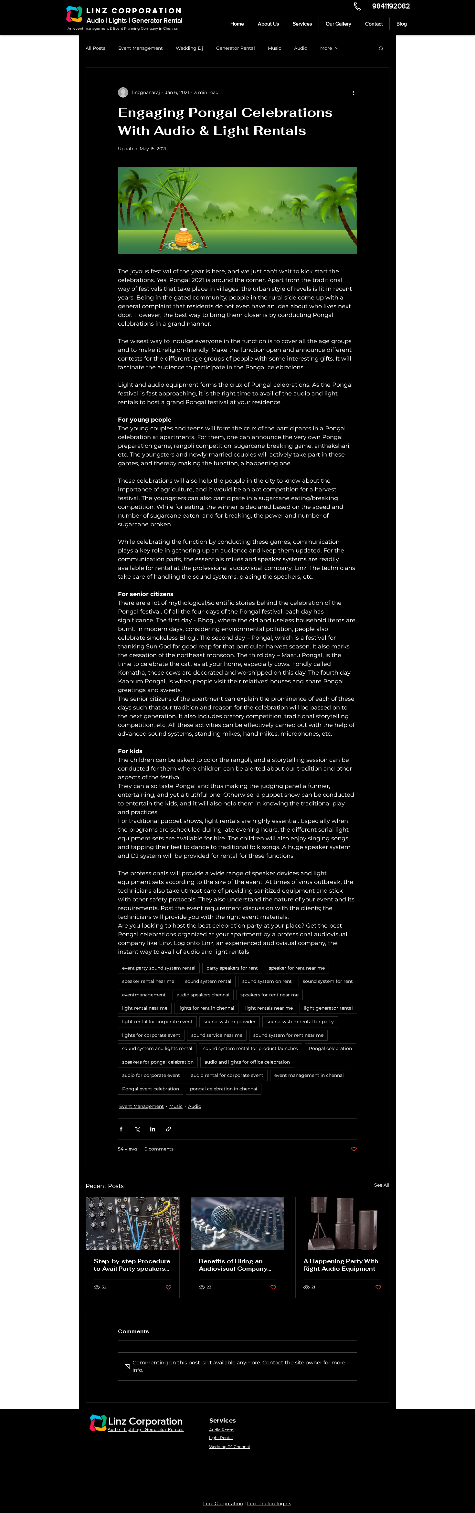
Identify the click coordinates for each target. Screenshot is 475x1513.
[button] (381, 48)
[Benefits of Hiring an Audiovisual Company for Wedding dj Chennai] (237, 1223)
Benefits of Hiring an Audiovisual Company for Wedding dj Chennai (235, 1264)
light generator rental (328, 1008)
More (326, 48)
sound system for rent (328, 981)
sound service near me (216, 1035)
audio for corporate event (151, 1075)
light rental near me (144, 1008)
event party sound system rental (158, 968)
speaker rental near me (148, 981)
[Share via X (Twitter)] (137, 1129)
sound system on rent (267, 981)
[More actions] (353, 92)
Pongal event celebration (150, 1089)
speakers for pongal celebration (158, 1062)
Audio (300, 48)
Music (274, 48)
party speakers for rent (232, 968)
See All (381, 1185)
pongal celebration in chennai (223, 1089)
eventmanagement (144, 995)
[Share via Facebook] (121, 1129)
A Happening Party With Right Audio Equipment (340, 1264)
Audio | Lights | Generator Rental (135, 20)
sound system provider (230, 1021)
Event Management (140, 48)
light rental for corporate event (157, 1021)
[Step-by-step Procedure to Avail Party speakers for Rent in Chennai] (132, 1223)
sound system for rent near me (288, 1035)
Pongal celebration (330, 1048)
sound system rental (208, 981)
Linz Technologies (269, 1503)
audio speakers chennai (203, 995)
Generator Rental (235, 48)
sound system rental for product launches (250, 1048)
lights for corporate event (151, 1035)
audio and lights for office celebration (247, 1062)
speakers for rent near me (269, 995)
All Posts (95, 48)
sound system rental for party (300, 1021)
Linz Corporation (145, 1420)
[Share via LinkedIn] (153, 1129)
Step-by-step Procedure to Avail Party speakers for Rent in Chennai (132, 1264)
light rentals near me (269, 1008)
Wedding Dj (189, 48)
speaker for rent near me (297, 968)
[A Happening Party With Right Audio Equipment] (342, 1223)
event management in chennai (309, 1075)
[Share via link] (168, 1129)
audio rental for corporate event (227, 1075)
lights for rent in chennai (206, 1008)
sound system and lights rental (157, 1048)
